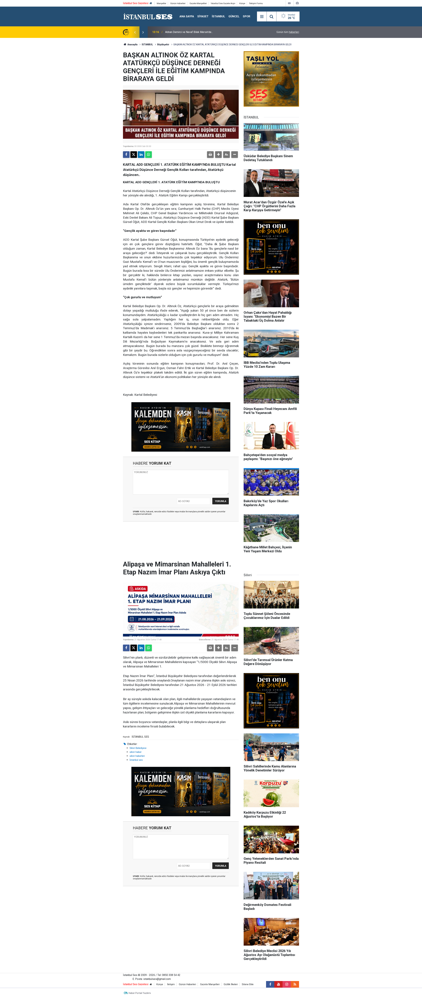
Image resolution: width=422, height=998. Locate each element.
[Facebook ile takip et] (270, 984)
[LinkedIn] (141, 154)
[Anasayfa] (151, 3)
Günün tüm (287, 32)
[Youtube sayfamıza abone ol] (278, 984)
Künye (242, 3)
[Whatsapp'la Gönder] (148, 154)
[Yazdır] (210, 154)
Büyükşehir (163, 44)
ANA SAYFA (187, 16)
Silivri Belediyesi (138, 748)
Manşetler (161, 3)
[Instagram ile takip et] (287, 984)
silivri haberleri (137, 755)
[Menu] (262, 17)
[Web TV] (289, 3)
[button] (218, 154)
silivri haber (136, 752)
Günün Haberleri (177, 3)
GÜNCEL (234, 16)
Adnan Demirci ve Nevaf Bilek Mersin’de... (189, 32)
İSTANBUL (218, 16)
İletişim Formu (256, 3)
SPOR (246, 16)
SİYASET (203, 16)
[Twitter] (133, 154)
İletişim (171, 984)
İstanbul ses (136, 759)
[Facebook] (126, 154)
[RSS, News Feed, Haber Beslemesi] (295, 984)
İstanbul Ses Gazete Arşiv (223, 3)
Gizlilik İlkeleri (231, 984)
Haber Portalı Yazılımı (140, 993)
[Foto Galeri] (297, 3)
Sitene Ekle (248, 984)
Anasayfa (132, 44)
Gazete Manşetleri (198, 3)
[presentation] (135, 32)
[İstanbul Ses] (148, 16)
